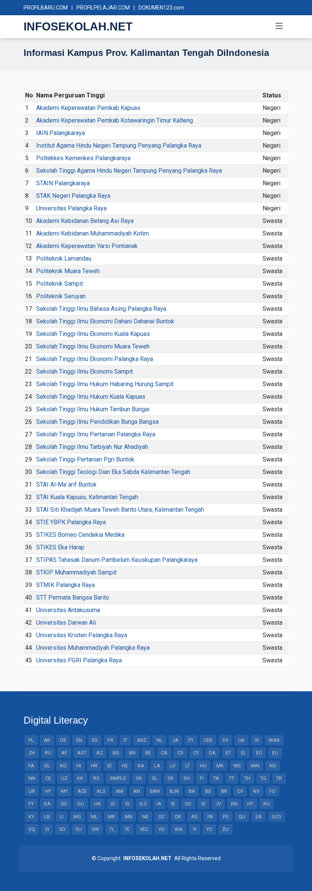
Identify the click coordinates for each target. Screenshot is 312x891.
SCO (276, 816)
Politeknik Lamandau (63, 258)
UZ (64, 778)
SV (225, 740)
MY (64, 791)
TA (216, 778)
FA (31, 765)
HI (78, 765)
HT (250, 804)
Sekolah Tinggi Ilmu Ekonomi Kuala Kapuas (93, 333)
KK (80, 778)
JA (175, 740)
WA (179, 829)
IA (159, 804)
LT (187, 765)
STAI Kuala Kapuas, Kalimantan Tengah (87, 497)
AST (81, 753)
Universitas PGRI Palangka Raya (79, 660)
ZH (32, 753)
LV (172, 765)
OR (178, 816)
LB (47, 816)
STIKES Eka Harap (60, 547)
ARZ (141, 740)
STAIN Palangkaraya (63, 183)
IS (203, 804)
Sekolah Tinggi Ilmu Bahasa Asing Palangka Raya (101, 308)
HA (97, 804)
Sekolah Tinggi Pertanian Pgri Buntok (85, 459)
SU (78, 829)
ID (109, 765)
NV (256, 791)
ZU (225, 829)
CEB (208, 740)
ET (228, 753)
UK (241, 740)
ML (94, 816)
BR (224, 791)
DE (63, 740)
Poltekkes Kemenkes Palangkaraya (83, 158)
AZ (99, 753)
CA (164, 753)
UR (32, 791)
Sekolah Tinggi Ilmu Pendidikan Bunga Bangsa (97, 421)
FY (31, 804)
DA (212, 753)
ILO (143, 804)
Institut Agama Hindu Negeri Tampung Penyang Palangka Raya (118, 145)
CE (48, 778)
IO (113, 804)
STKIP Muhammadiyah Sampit (76, 572)
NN (32, 778)
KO (63, 765)
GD (63, 804)
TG (263, 778)
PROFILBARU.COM (46, 8)
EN (79, 740)
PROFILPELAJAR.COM (103, 8)
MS (237, 765)
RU (48, 753)
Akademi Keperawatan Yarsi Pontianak (87, 246)
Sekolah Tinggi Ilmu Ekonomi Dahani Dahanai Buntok (105, 321)
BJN (174, 791)
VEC (144, 829)
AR (47, 740)
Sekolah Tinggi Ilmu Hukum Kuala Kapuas (90, 396)
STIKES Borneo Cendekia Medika (80, 534)
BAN (155, 791)
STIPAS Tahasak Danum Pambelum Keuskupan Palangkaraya (116, 559)
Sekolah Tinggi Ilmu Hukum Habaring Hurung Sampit (105, 384)
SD (62, 829)
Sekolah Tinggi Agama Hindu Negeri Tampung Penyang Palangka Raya (129, 170)
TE (127, 829)
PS (226, 816)
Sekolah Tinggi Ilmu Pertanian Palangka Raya (95, 434)
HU (203, 765)
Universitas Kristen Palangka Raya (81, 635)
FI (202, 778)
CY (196, 753)
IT (125, 740)
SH (186, 778)
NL (159, 740)
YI (194, 829)
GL (47, 765)
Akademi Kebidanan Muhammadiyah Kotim (92, 233)
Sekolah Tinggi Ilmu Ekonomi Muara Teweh (93, 346)
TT (231, 778)
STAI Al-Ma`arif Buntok (66, 484)
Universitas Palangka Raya (71, 208)
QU (242, 816)
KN (234, 804)
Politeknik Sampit (59, 283)
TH (247, 778)
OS (188, 804)
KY (31, 816)
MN (128, 816)
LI (62, 816)
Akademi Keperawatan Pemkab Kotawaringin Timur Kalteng (114, 120)
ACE (82, 791)
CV (240, 791)
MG (77, 816)
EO (259, 753)
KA (141, 765)
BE (148, 753)
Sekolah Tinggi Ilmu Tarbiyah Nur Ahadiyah (92, 446)
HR (94, 765)
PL (31, 740)
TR (279, 778)
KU (266, 804)
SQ (32, 829)
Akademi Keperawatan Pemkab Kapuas (88, 107)
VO (161, 829)
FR (110, 740)
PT (191, 740)
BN (132, 753)
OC (161, 816)
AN (136, 791)
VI (257, 740)
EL (243, 753)
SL (155, 778)
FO (272, 791)
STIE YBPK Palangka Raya (71, 522)
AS (194, 816)
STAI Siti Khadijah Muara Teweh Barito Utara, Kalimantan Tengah (120, 509)
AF (64, 753)
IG (127, 804)
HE (125, 765)
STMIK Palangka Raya (65, 585)
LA (157, 765)
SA (258, 816)
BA (192, 791)
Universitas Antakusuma (68, 610)
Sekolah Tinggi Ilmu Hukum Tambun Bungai (93, 409)
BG (116, 753)
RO (96, 778)
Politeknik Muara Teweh (68, 271)
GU (80, 804)
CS (180, 753)
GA (47, 804)
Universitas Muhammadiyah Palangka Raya (93, 647)
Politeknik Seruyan (61, 296)
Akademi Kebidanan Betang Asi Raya (85, 220)
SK (139, 778)
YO (209, 829)
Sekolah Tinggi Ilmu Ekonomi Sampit (84, 371)
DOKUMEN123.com (161, 8)
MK (220, 765)
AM (119, 791)
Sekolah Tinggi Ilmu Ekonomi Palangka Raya (94, 359)
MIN (255, 765)
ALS (101, 791)
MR (111, 816)
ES (95, 740)
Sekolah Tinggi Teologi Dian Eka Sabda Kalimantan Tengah (113, 472)
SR (170, 778)
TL (112, 829)
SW (95, 829)
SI (47, 829)
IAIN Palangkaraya (60, 133)
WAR (274, 740)
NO (272, 765)
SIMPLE (118, 778)
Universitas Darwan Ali (66, 622)
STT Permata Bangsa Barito (72, 597)
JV (218, 804)
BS (208, 791)
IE (173, 804)
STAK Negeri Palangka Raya (73, 195)
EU (275, 753)
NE (145, 816)
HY (48, 791)
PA (210, 816)
